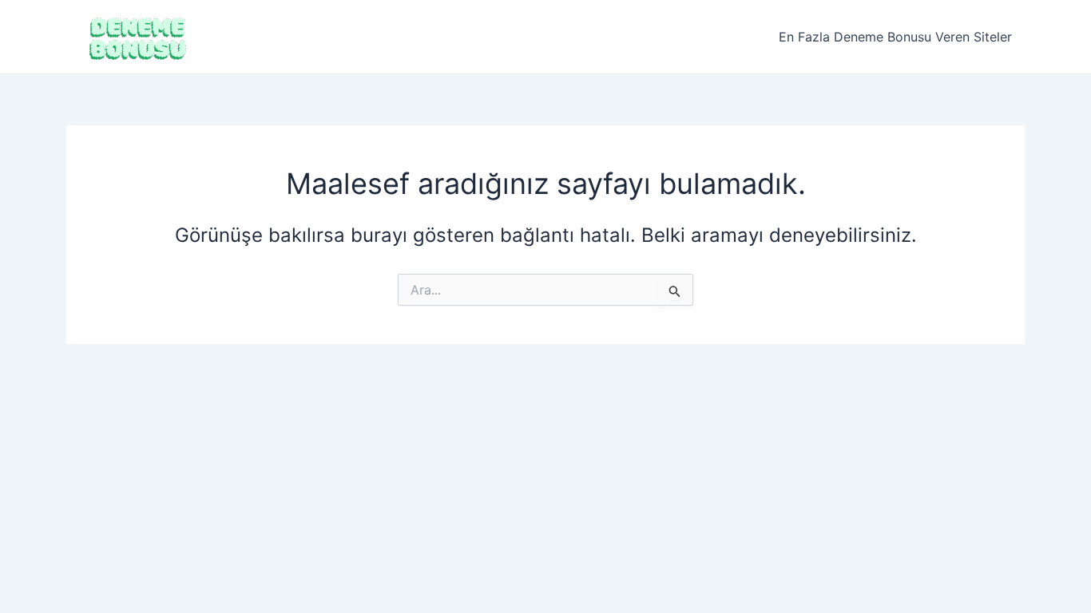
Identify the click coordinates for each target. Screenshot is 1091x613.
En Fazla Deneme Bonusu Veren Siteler (895, 37)
